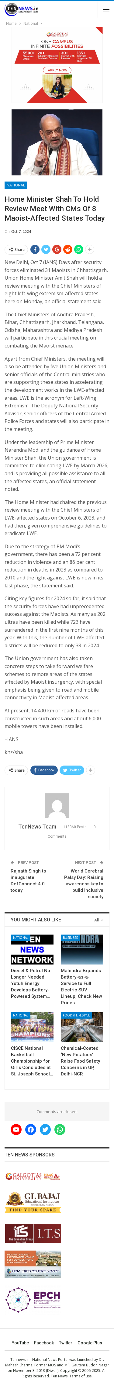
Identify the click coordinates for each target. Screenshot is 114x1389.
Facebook (44, 1342)
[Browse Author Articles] (57, 805)
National (16, 185)
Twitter (65, 1342)
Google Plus (90, 1342)
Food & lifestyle (76, 1015)
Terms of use (80, 1376)
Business (70, 937)
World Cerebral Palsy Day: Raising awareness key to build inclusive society (83, 883)
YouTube (20, 1342)
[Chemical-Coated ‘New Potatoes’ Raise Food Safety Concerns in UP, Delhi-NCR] (82, 1027)
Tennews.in (19, 1359)
